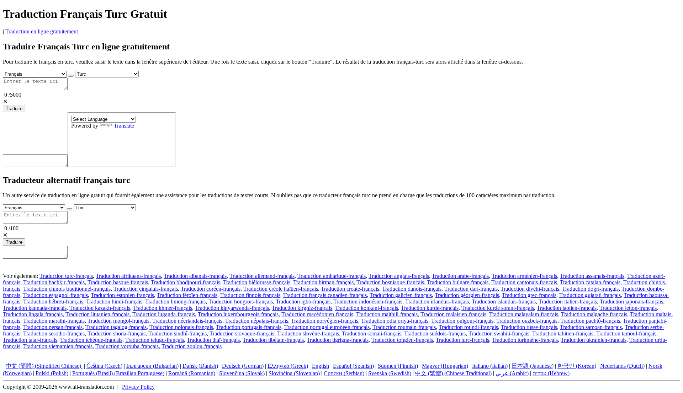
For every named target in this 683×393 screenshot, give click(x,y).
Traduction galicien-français (401, 295)
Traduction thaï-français (213, 340)
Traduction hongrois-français (240, 301)
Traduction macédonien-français (317, 314)
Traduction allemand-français (262, 276)
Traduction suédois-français (435, 333)
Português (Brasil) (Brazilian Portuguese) (118, 373)
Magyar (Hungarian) (445, 366)
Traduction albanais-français (195, 276)
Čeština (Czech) (104, 366)
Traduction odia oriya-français (394, 321)
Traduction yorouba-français (127, 346)
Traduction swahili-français (498, 333)
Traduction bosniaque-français (390, 282)
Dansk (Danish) (200, 366)
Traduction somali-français (371, 333)
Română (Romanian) (191, 373)
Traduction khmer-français (162, 308)
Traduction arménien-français (524, 276)
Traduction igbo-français (303, 301)
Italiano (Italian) (490, 366)
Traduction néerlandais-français (187, 321)
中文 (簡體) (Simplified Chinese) (44, 366)
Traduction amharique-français (331, 276)
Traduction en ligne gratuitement (41, 31)
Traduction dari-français (471, 289)
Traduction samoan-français (591, 327)
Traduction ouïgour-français (462, 321)
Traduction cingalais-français (145, 289)
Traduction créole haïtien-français (280, 289)
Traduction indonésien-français (367, 301)
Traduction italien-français (568, 301)
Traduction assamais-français (592, 276)
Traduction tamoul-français (626, 333)
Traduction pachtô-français (590, 321)
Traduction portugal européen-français (327, 327)
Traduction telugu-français (154, 340)
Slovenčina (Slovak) (242, 373)
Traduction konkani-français (366, 308)
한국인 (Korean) (576, 366)
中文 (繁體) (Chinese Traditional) (453, 373)
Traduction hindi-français (114, 301)
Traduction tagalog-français (116, 327)
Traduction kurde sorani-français (497, 308)
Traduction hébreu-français (53, 301)
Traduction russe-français (529, 327)
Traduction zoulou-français (192, 346)
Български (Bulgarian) (152, 366)
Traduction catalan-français (590, 282)
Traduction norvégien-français (324, 321)
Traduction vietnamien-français (57, 346)
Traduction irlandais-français (437, 301)
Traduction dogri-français (590, 289)
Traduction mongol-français (118, 321)
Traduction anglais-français (399, 276)
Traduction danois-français (411, 289)
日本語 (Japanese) (533, 366)
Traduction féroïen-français (187, 295)
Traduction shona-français (116, 333)
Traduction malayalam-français (523, 314)
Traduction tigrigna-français (338, 340)
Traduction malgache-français (594, 314)
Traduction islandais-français (504, 301)
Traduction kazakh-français (99, 308)
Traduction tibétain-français (273, 340)
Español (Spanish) (353, 366)
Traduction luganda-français (163, 314)
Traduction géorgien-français (467, 295)
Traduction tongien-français (402, 340)
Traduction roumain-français (404, 327)
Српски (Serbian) (344, 373)
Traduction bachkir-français (54, 282)
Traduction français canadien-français (325, 295)
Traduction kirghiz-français (302, 308)
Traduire (14, 108)
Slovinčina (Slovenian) (294, 373)
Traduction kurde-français (430, 308)
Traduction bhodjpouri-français (185, 282)
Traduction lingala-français (33, 314)
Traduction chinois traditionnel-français (67, 289)
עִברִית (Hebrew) (551, 373)
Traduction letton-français (628, 308)
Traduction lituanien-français (97, 314)
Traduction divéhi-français (530, 289)
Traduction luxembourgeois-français (238, 314)
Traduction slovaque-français (242, 333)
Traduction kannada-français (35, 308)
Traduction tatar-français (30, 340)
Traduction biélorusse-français (256, 282)
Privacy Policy (138, 387)
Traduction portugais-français (248, 327)
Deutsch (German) (243, 366)
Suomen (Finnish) (398, 366)
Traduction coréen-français (210, 289)
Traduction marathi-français (54, 321)
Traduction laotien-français (567, 308)
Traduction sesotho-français (54, 333)
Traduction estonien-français (122, 295)
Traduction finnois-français (250, 295)
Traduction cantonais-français (524, 282)
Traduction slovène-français (308, 333)
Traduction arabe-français (460, 276)
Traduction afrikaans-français (128, 276)
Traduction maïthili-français (387, 314)
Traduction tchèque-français (91, 340)
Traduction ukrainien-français (593, 340)
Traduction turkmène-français (525, 340)
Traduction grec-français (529, 295)
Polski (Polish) (52, 373)
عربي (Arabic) (512, 373)
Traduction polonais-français (181, 327)
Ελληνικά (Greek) (288, 366)
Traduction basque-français (118, 282)
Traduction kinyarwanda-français (232, 308)
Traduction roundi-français (468, 327)
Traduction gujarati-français (590, 295)
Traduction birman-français (323, 282)
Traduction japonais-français (631, 301)
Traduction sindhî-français (177, 333)
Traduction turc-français (66, 276)
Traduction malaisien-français (453, 314)
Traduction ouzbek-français (526, 321)
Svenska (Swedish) (389, 373)
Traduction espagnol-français (55, 295)
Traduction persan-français (53, 327)
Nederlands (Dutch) (622, 366)
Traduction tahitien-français (562, 333)
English (320, 366)
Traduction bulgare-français (457, 282)
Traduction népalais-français (256, 321)
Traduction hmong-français (175, 301)
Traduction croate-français (350, 289)
